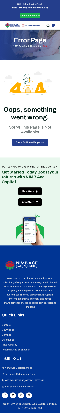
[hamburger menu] (53, 25)
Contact (6, 335)
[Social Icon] (5, 395)
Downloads (8, 330)
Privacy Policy (9, 344)
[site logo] (12, 25)
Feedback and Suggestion (16, 349)
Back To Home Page (28, 142)
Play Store (28, 191)
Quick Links (8, 340)
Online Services (28, 15)
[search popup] (48, 25)
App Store (28, 202)
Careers (6, 325)
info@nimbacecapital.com (19, 386)
